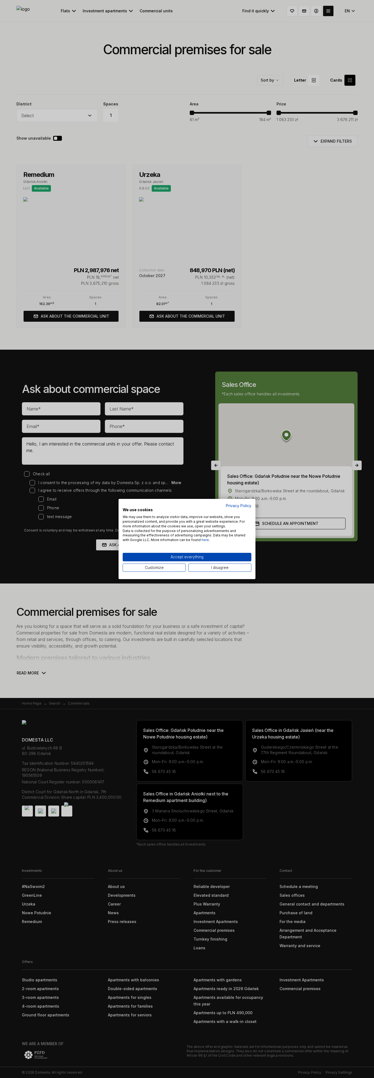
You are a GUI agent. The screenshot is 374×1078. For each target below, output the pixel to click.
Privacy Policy (238, 506)
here (205, 540)
